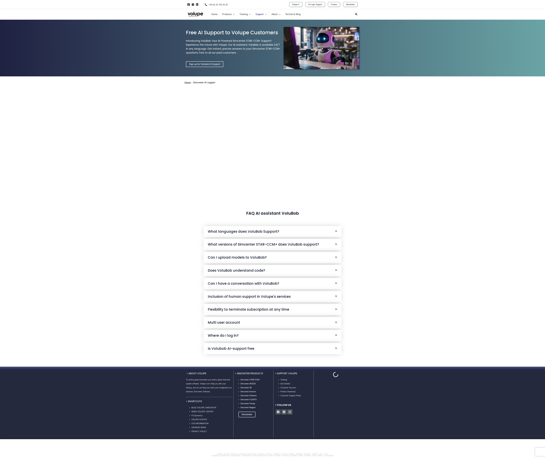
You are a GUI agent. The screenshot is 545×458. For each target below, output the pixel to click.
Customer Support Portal (290, 396)
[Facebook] (188, 4)
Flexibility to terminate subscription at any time (248, 310)
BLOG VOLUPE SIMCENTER (203, 408)
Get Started (285, 384)
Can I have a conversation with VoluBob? (243, 284)
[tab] (272, 231)
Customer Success (288, 388)
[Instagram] (193, 4)
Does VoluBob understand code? (236, 271)
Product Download (287, 392)
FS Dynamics (197, 415)
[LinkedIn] (197, 4)
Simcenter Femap (247, 403)
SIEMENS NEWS (198, 427)
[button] (295, 4)
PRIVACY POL (197, 431)
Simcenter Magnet (247, 407)
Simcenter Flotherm (248, 396)
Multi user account (224, 323)
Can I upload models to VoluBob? (237, 257)
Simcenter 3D (246, 388)
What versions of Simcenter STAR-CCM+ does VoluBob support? (263, 244)
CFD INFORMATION (199, 423)
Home (188, 82)
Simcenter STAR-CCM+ (250, 380)
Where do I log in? (223, 336)
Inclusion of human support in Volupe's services (249, 297)
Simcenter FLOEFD (248, 399)
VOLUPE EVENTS (199, 419)
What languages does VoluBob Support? (243, 232)
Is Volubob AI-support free (231, 349)
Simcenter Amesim (248, 392)
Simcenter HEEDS (248, 384)
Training (283, 380)
